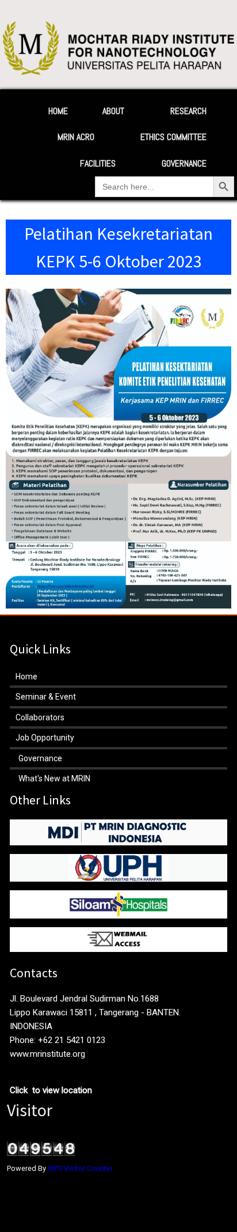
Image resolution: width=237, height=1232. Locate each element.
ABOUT (113, 111)
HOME (58, 111)
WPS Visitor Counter (80, 1168)
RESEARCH (188, 111)
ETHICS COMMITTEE (173, 137)
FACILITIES (98, 163)
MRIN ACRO (76, 137)
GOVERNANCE (184, 163)
